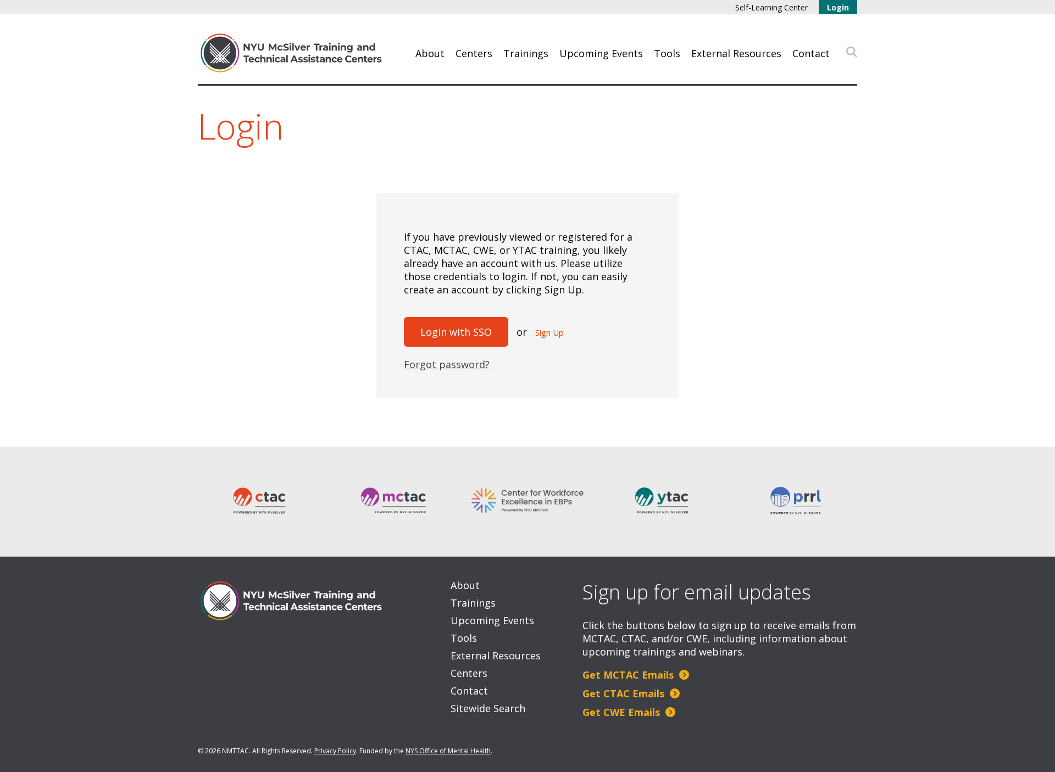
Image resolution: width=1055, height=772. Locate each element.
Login (838, 7)
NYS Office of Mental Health (448, 751)
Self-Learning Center (771, 7)
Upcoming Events (601, 53)
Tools (667, 53)
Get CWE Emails (622, 712)
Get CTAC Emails (624, 693)
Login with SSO (456, 331)
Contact (811, 53)
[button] (851, 52)
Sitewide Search (488, 708)
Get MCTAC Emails (629, 674)
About (430, 53)
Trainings (525, 53)
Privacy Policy (335, 751)
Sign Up (549, 332)
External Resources (736, 53)
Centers (474, 53)
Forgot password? (447, 364)
